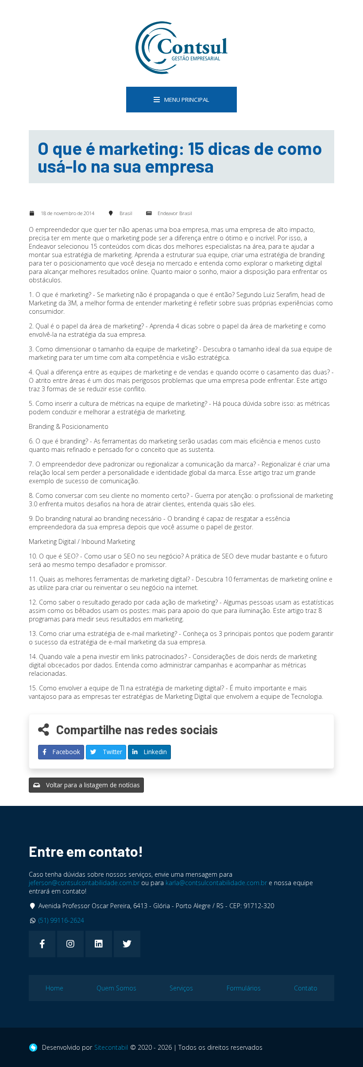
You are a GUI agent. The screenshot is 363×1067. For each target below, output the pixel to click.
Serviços (181, 988)
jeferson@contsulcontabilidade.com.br (84, 882)
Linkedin (154, 751)
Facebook (65, 751)
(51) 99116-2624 (61, 920)
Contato (305, 988)
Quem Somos (116, 988)
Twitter (111, 751)
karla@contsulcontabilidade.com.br (216, 882)
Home (54, 988)
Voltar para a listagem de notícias (92, 785)
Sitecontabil (111, 1047)
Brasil (126, 213)
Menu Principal (186, 100)
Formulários (244, 988)
